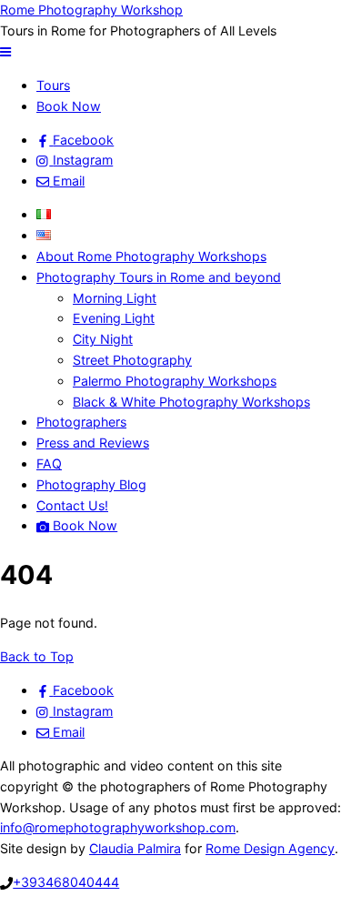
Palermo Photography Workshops (174, 380)
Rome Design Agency (270, 848)
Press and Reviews (92, 442)
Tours (53, 85)
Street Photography (132, 359)
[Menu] (5, 51)
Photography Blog (91, 484)
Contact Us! (72, 505)
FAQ (49, 463)
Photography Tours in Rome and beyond (158, 277)
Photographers (81, 421)
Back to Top (37, 656)
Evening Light (114, 318)
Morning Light (114, 298)
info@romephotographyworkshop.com (118, 827)
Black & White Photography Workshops (191, 401)
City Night (103, 339)
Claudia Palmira (135, 848)
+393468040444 (66, 882)
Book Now (68, 106)
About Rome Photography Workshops (151, 256)
